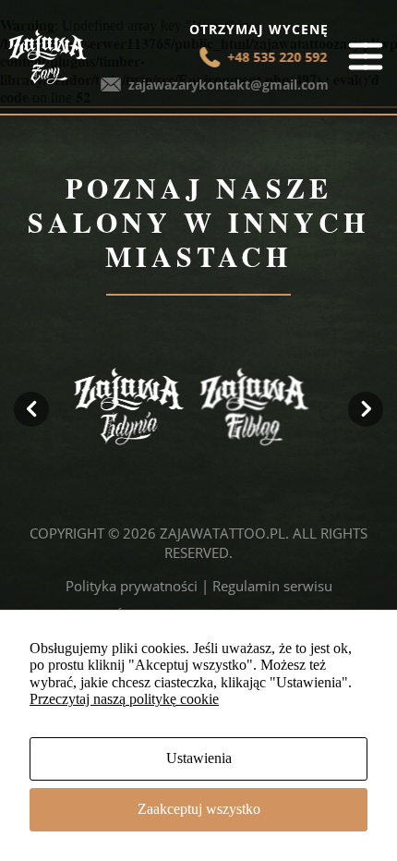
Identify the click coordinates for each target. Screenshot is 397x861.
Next (365, 409)
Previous (31, 409)
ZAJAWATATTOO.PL (222, 533)
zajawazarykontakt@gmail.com (228, 84)
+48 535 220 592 (275, 57)
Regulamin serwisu (272, 585)
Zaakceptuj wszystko (199, 809)
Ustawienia (199, 758)
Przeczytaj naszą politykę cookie (124, 699)
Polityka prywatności (132, 585)
